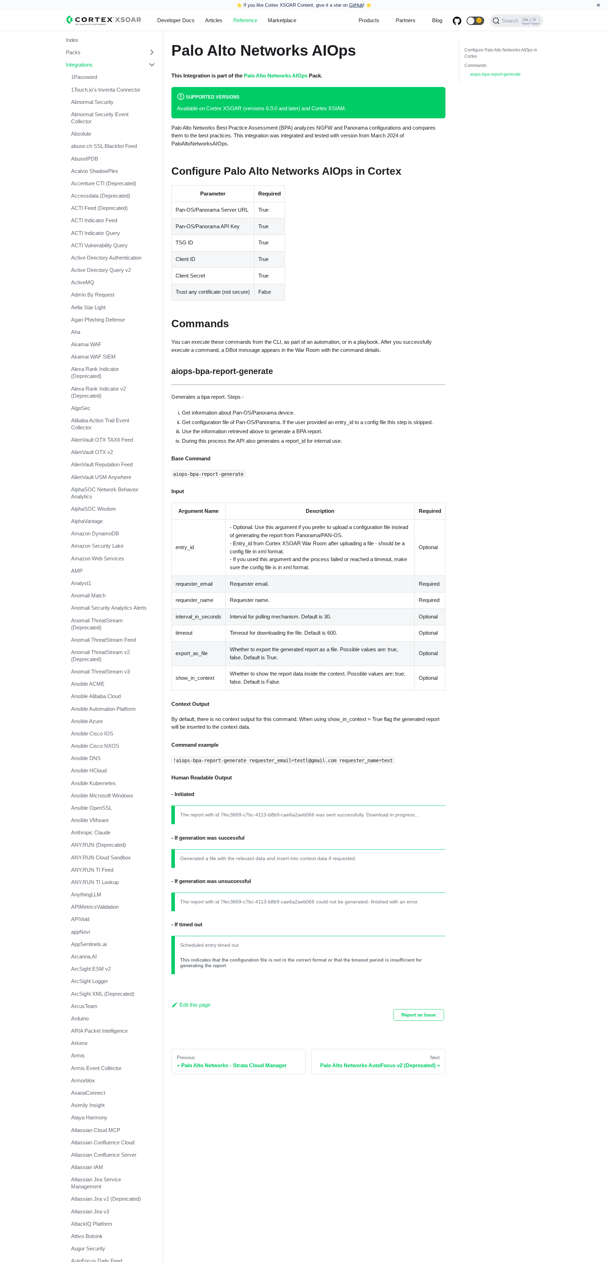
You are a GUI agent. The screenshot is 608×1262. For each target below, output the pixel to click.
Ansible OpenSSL (91, 808)
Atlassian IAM (87, 1167)
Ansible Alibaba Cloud (96, 697)
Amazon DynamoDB (95, 533)
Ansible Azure (87, 721)
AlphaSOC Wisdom (93, 509)
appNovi (80, 932)
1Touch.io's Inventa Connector (105, 90)
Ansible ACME (87, 684)
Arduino (80, 1018)
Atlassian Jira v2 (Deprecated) (106, 1199)
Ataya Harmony (89, 1117)
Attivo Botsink (87, 1236)
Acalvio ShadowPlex (94, 171)
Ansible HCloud (89, 771)
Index (72, 40)
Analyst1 (81, 583)
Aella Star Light (88, 307)
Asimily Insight (87, 1105)
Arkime (79, 1043)
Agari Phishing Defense (98, 320)
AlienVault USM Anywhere (101, 477)
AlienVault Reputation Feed (102, 465)
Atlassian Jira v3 (90, 1211)
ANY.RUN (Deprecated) (98, 845)
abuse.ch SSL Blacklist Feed (104, 146)
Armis (78, 1055)
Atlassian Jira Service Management (96, 1182)
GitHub (356, 5)
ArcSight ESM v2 (91, 969)
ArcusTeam (84, 1006)
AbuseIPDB (84, 159)
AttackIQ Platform (91, 1224)
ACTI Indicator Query (95, 233)
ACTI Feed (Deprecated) (99, 208)
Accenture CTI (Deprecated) (103, 183)
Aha (75, 332)
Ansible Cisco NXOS (95, 746)
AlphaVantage (87, 521)
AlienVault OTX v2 (92, 452)
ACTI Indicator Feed (94, 220)
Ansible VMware (90, 820)
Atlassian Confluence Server (104, 1155)
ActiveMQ (82, 282)
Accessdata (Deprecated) (100, 196)
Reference (245, 20)
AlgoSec (80, 408)
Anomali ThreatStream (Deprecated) (97, 623)
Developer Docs (176, 20)
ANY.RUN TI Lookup (95, 882)
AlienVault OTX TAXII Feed (102, 440)
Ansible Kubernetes (93, 783)
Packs (73, 52)
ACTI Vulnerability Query (99, 245)
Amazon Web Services (97, 558)
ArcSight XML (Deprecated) (102, 994)
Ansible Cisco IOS (92, 733)
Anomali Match (88, 595)
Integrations (79, 65)
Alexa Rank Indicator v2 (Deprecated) (98, 392)
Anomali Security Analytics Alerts (109, 608)
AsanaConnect (88, 1093)
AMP (77, 571)
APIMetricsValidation (95, 907)
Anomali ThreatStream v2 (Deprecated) (100, 655)
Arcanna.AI (84, 956)
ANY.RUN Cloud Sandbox (101, 857)
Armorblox (83, 1080)
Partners (406, 20)
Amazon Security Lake (97, 546)
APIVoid (80, 919)
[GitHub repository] (457, 20)
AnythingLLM (86, 894)
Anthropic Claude (90, 832)
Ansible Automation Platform (103, 709)
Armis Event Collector (96, 1068)
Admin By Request (92, 295)
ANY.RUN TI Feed (92, 870)
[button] (475, 21)
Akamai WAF (86, 344)
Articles (213, 20)
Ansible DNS (86, 758)
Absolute (81, 134)
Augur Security (88, 1248)
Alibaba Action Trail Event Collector (100, 423)
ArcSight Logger (89, 981)
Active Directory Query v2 (101, 270)
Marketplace (282, 20)
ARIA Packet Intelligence (99, 1031)
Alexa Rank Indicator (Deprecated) (95, 372)
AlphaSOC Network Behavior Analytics (104, 492)
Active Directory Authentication (106, 258)
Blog (437, 20)
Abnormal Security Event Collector (99, 117)
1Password (84, 77)
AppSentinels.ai (89, 944)
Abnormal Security (92, 102)
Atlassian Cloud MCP (95, 1130)
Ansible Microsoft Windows (102, 795)
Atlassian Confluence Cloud (102, 1142)
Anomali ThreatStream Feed (103, 640)
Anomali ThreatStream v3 (100, 671)
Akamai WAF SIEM (93, 357)
